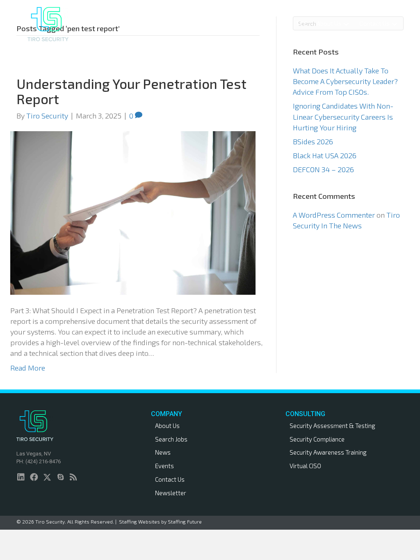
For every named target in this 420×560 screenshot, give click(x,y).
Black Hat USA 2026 (324, 155)
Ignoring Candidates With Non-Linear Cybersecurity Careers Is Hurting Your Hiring (343, 116)
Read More (27, 367)
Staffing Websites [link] (139, 521)
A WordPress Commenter (334, 214)
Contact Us (170, 479)
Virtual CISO (305, 465)
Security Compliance (317, 439)
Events (164, 465)
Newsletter (170, 492)
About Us (167, 425)
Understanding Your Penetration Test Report (131, 91)
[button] (194, 24)
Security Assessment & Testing (332, 425)
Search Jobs (171, 439)
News (163, 452)
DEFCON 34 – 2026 (323, 169)
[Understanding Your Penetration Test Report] (133, 211)
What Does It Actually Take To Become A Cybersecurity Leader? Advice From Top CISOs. (345, 81)
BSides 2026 (313, 141)
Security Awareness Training (328, 452)
